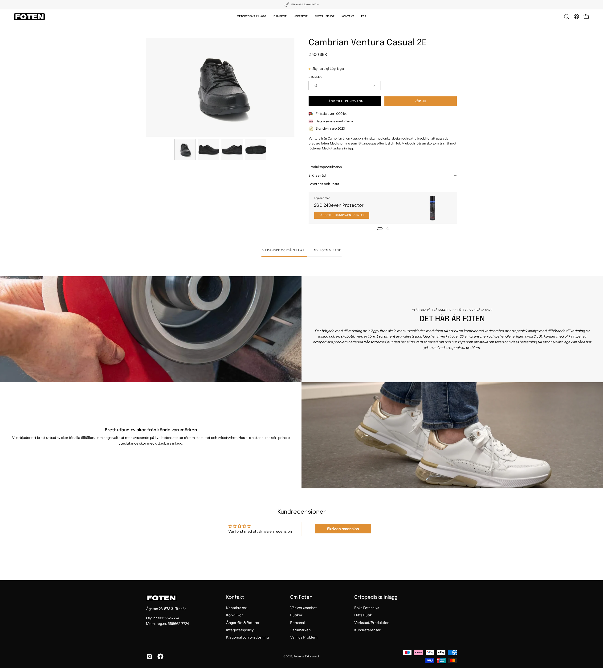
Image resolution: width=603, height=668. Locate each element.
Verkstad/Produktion (371, 622)
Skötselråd (317, 175)
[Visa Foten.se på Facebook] (160, 656)
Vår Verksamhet (303, 608)
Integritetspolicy (240, 630)
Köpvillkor (234, 615)
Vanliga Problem (304, 637)
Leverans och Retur (324, 184)
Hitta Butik (363, 615)
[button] (251, 16)
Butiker (296, 615)
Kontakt (235, 597)
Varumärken (300, 630)
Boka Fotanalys (366, 608)
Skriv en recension (343, 528)
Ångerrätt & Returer (243, 622)
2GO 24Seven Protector (338, 205)
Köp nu (420, 101)
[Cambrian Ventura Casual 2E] (185, 149)
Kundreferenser (367, 630)
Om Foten (301, 597)
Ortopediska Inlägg (375, 597)
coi (317, 656)
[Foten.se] (29, 16)
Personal (297, 622)
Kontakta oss (236, 608)
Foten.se (298, 656)
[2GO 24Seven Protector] (432, 208)
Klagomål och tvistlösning (247, 637)
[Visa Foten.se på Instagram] (149, 656)
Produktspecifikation (325, 167)
